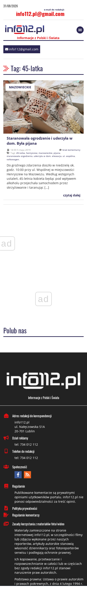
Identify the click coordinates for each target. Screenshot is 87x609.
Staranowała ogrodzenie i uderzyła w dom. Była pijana (39, 141)
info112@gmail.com (23, 49)
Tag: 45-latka (27, 68)
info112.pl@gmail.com (40, 14)
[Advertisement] (43, 598)
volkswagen (13, 159)
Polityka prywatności (24, 508)
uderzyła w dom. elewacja (48, 156)
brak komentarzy (71, 149)
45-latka (20, 152)
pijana (57, 152)
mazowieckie (45, 152)
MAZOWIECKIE (20, 87)
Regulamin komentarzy (25, 514)
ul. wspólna (69, 156)
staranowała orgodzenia (20, 156)
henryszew (31, 152)
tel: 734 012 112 (26, 444)
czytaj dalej (71, 195)
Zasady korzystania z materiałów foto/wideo (38, 523)
